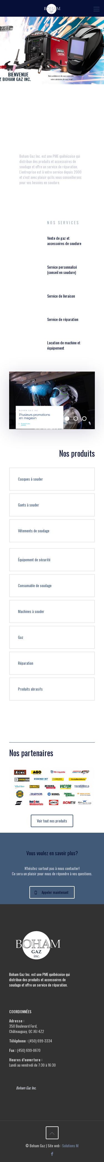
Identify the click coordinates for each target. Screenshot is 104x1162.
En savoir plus (25, 423)
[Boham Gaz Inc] (52, 8)
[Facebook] (52, 1153)
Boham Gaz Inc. (26, 1088)
